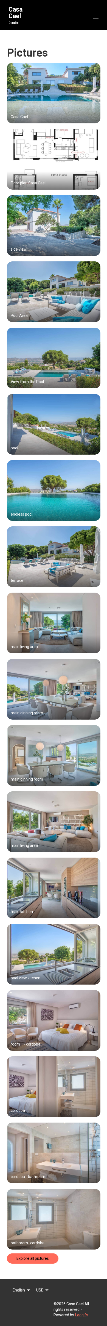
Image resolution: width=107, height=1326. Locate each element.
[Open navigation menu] (95, 16)
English (19, 1290)
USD (40, 1290)
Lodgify (81, 1315)
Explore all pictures (32, 1258)
